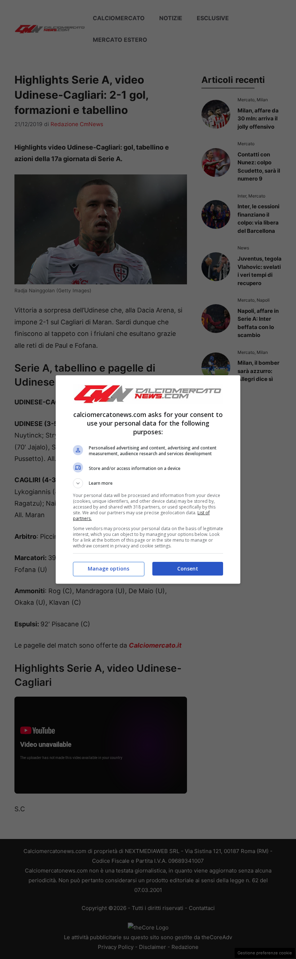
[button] (148, 483)
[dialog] (148, 479)
